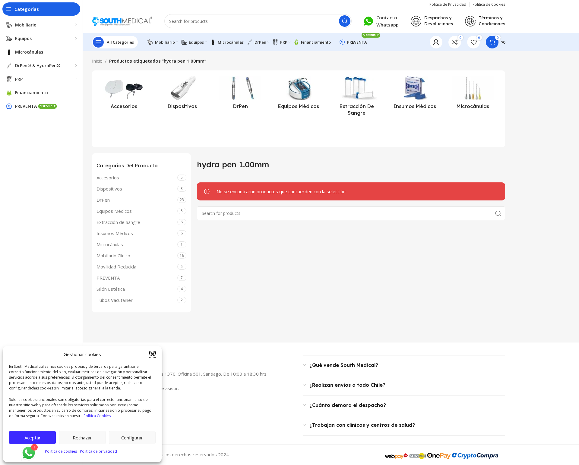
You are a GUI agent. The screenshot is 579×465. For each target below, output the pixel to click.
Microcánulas (109, 244)
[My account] (436, 42)
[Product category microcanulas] (473, 94)
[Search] (344, 21)
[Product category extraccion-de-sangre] (357, 97)
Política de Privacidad (447, 4)
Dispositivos (109, 189)
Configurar (132, 438)
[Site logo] (122, 20)
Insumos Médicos (114, 233)
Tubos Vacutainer (114, 300)
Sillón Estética (110, 289)
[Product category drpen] (240, 94)
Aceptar (32, 438)
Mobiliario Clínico (113, 256)
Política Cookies (97, 415)
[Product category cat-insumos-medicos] (415, 94)
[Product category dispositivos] (182, 94)
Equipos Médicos (114, 211)
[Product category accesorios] (124, 94)
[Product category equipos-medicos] (299, 94)
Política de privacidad (98, 451)
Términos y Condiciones (492, 20)
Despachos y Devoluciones (438, 20)
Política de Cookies (489, 4)
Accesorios (107, 178)
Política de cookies (61, 451)
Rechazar (82, 438)
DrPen (103, 200)
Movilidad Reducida (116, 267)
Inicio (97, 61)
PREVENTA (108, 278)
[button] (153, 354)
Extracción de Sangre (118, 222)
